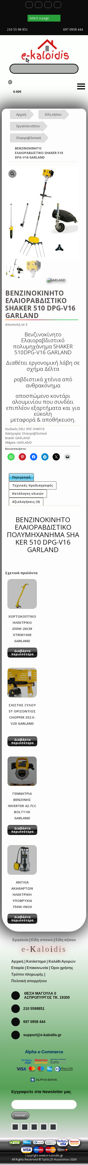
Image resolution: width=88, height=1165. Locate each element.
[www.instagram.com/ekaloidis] (34, 1127)
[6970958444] (17, 1035)
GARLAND (22, 438)
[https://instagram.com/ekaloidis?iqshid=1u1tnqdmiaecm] (57, 5)
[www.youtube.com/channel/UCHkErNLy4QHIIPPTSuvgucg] (44, 1127)
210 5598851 (33, 1009)
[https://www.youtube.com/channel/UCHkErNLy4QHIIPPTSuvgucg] (48, 5)
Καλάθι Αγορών (62, 961)
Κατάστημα (36, 961)
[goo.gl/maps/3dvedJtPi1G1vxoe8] (41, 31)
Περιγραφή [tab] (21, 477)
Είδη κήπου (53, 114)
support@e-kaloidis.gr (42, 1035)
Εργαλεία (20, 940)
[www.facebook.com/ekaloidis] (15, 1127)
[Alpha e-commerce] (44, 1065)
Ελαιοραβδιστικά (28, 138)
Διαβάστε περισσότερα (22, 652)
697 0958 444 (72, 29)
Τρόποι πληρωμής (27, 974)
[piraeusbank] (50, 1149)
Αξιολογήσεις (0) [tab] (26, 501)
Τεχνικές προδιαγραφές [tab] (32, 485)
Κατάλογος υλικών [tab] (28, 493)
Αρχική (21, 114)
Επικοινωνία (37, 968)
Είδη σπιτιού (42, 940)
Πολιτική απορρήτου (29, 981)
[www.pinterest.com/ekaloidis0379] (53, 1127)
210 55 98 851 (17, 29)
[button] (12, 174)
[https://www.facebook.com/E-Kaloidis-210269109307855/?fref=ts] (29, 5)
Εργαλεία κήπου (28, 126)
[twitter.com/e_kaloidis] (25, 1127)
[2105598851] (17, 1021)
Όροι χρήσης (62, 968)
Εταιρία (17, 968)
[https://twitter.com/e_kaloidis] (38, 5)
